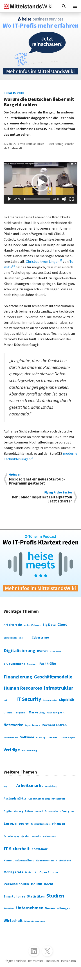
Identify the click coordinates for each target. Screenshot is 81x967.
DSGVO (42, 651)
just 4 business (17, 961)
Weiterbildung (29, 750)
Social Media (11, 737)
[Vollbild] (71, 199)
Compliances (10, 637)
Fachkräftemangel (40, 824)
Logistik (20, 712)
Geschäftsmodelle (53, 677)
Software (27, 737)
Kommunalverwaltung (19, 860)
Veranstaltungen (57, 908)
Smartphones (14, 896)
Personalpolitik (16, 884)
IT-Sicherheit (17, 849)
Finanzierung (18, 677)
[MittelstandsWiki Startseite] (26, 6)
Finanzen (58, 823)
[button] (63, 6)
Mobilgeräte (13, 872)
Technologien (68, 737)
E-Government (14, 664)
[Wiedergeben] (9, 199)
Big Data (49, 624)
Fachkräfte (47, 663)
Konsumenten (50, 700)
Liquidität (66, 700)
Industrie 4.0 (49, 836)
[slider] (37, 199)
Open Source (32, 725)
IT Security (28, 699)
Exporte (23, 824)
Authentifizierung (32, 625)
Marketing (37, 712)
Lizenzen (8, 712)
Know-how (39, 849)
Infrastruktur (58, 688)
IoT (5, 700)
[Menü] (74, 6)
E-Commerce (55, 651)
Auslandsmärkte (15, 798)
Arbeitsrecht (13, 625)
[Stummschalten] (64, 199)
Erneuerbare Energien (59, 811)
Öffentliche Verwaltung (34, 921)
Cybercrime (40, 637)
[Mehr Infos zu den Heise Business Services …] (40, 46)
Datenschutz (58, 799)
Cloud (62, 624)
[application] (40, 182)
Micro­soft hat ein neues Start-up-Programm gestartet (37, 479)
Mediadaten (68, 961)
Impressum (52, 961)
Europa (10, 823)
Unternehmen (29, 908)
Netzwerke (13, 725)
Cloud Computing (39, 799)
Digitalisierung (19, 650)
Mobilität (31, 872)
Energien (31, 664)
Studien (55, 896)
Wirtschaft (13, 921)
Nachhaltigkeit (56, 712)
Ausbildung (51, 786)
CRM (21, 638)
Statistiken (36, 896)
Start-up (40, 737)
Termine (9, 908)
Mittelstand (63, 861)
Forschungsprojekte (16, 836)
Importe (36, 836)
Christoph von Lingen (42, 261)
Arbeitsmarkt (29, 785)
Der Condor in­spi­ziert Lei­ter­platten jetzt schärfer (42, 497)
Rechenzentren (54, 725)
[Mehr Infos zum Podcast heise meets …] (40, 563)
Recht (49, 884)
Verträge (12, 750)
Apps (6, 786)
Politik (36, 884)
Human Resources (23, 688)
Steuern (53, 737)
